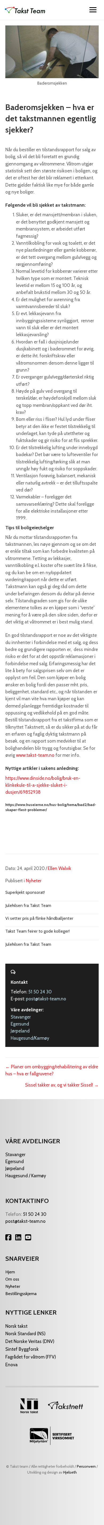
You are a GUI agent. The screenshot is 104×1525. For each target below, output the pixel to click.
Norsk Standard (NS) (25, 1333)
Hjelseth (70, 1472)
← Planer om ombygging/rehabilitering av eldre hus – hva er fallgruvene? (51, 1070)
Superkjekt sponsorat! (25, 892)
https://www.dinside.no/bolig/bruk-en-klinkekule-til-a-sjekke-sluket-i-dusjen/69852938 (42, 785)
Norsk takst (17, 1326)
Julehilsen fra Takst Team (28, 905)
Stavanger (21, 1017)
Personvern (86, 1466)
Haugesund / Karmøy (25, 1175)
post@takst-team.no (46, 998)
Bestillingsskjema (21, 1293)
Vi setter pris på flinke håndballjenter (39, 918)
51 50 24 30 (40, 991)
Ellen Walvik (59, 868)
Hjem (10, 1271)
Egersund (20, 1024)
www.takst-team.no (35, 755)
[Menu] (93, 9)
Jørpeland (20, 1031)
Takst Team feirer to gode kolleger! (37, 931)
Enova (11, 1364)
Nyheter (33, 880)
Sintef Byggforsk (22, 1349)
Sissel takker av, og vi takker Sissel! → (62, 1085)
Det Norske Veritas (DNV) (29, 1341)
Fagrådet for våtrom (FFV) (30, 1357)
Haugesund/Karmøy (30, 1038)
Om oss (12, 1279)
